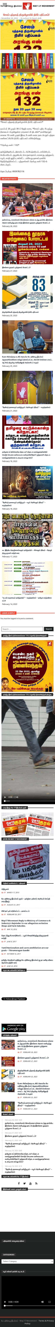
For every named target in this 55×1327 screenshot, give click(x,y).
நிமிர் (40, 18)
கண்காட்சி (27, 18)
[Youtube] (30, 1183)
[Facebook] (18, 1183)
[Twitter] (24, 1183)
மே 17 (3, 893)
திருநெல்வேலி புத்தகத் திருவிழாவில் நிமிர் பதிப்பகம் (20, 312)
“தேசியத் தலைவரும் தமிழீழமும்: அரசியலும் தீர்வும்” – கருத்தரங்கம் (26, 407)
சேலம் (34, 18)
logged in (14, 619)
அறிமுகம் (5, 889)
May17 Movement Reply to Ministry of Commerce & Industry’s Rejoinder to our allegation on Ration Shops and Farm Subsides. (25, 923)
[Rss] (36, 1183)
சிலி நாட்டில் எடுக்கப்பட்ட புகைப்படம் (15, 911)
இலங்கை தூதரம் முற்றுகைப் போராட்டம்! (16, 267)
